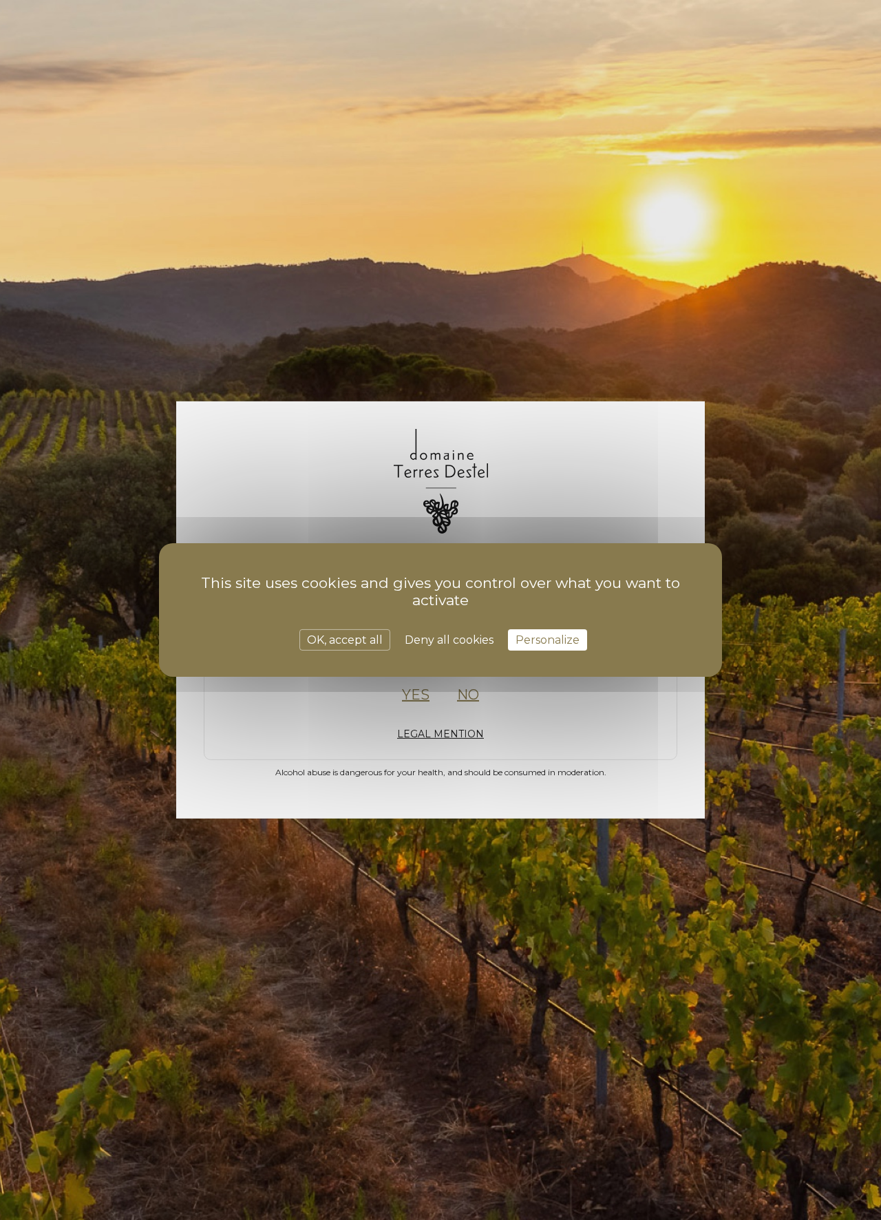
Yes (415, 694)
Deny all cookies (449, 639)
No (468, 694)
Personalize (548, 639)
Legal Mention (440, 734)
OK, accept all (345, 639)
